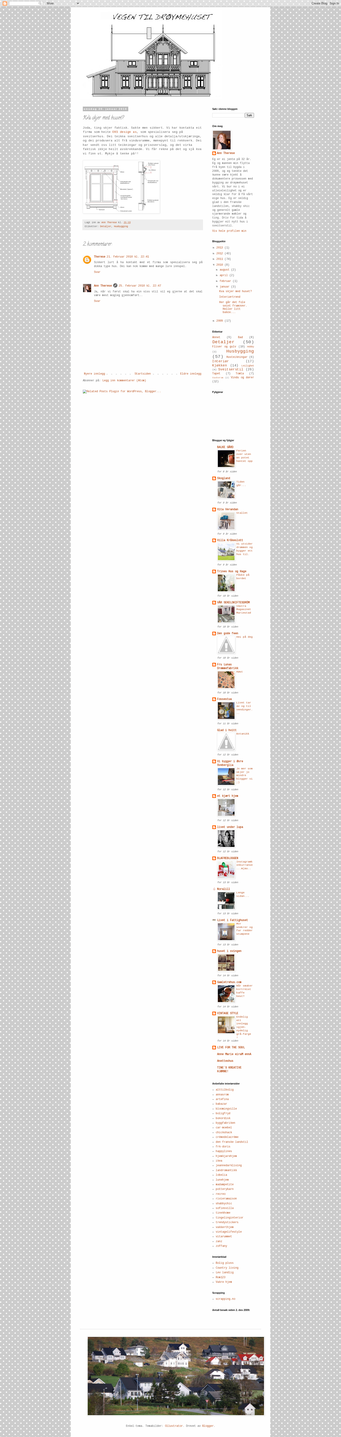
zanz (219, 1241)
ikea (219, 1161)
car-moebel (224, 1127)
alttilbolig (225, 1089)
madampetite (225, 1184)
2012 (220, 253)
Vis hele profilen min (229, 231)
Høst (239, 671)
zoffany (221, 1246)
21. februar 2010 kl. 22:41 (128, 256)
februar (226, 281)
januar (225, 286)
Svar (97, 272)
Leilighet (247, 365)
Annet (216, 337)
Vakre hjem (224, 1282)
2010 (220, 265)
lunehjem (222, 1180)
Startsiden (143, 374)
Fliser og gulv (224, 346)
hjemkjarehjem (226, 1156)
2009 (220, 321)
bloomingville (226, 1108)
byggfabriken (225, 1123)
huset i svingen (229, 951)
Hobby (250, 346)
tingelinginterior (229, 1217)
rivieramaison (226, 1198)
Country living (227, 1268)
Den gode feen (227, 633)
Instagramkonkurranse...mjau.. (244, 865)
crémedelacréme (227, 1137)
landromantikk (226, 1170)
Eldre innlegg (190, 374)
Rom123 (220, 1277)
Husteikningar (237, 357)
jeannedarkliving (229, 1165)
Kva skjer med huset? (235, 291)
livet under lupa (230, 827)
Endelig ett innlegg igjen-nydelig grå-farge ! (243, 1027)
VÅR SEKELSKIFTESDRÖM (233, 602)
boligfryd (223, 1113)
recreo (220, 1194)
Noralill (223, 889)
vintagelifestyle (229, 1232)
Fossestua (224, 699)
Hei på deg (244, 637)
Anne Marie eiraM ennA (234, 1054)
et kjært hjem (227, 796)
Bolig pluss (225, 1263)
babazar (221, 1104)
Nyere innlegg (94, 374)
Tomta (240, 373)
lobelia (221, 1175)
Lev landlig (225, 1272)
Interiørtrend (229, 297)
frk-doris (223, 1146)
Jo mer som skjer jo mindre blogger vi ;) (244, 775)
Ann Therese (103, 285)
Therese (99, 256)
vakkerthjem (225, 1227)
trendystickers (227, 1222)
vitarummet (224, 1236)
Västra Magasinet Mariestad (243, 609)
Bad (240, 337)
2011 (220, 259)
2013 (220, 247)
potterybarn (225, 1189)
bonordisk (223, 1118)
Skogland (223, 478)
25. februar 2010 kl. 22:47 (140, 285)
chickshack (224, 1132)
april (224, 275)
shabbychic (224, 1203)
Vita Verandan (227, 509)
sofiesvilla (225, 1208)
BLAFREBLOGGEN (227, 858)
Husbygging (121, 226)
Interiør (220, 361)
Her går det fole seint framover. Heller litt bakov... (233, 307)
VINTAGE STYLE (227, 1013)
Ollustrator (174, 1426)
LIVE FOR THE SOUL (231, 1047)
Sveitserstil (230, 369)
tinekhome (223, 1213)
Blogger (208, 1426)
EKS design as (125, 132)
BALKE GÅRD (225, 447)
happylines (224, 1151)
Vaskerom (217, 377)
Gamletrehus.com (229, 982)
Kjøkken (219, 365)
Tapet (216, 373)
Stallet (242, 513)
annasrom (222, 1094)
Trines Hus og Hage (231, 571)
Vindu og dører (242, 377)
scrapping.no (225, 1299)
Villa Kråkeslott (230, 540)
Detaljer (105, 226)
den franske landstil (232, 1142)
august (225, 269)
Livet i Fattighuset (232, 920)
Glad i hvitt (227, 730)
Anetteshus (225, 1061)
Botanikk (242, 733)
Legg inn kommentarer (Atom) (124, 380)
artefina (222, 1099)
